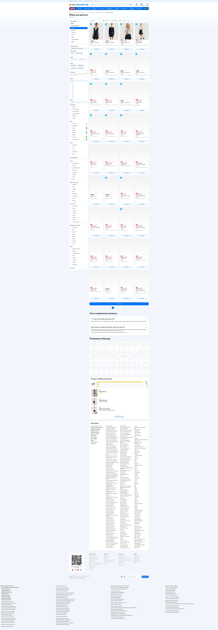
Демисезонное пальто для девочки (112, 543)
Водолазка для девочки (124, 462)
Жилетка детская (123, 502)
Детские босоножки (138, 435)
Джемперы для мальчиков (110, 523)
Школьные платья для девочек (111, 438)
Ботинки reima (137, 433)
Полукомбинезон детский (124, 493)
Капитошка (136, 502)
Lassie (135, 462)
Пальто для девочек (123, 435)
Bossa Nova (136, 483)
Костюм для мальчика (109, 509)
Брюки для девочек (123, 446)
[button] (146, 8)
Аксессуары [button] (93, 443)
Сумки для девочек (137, 546)
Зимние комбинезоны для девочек (112, 537)
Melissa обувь (136, 443)
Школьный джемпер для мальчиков (112, 462)
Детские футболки (123, 492)
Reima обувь (136, 431)
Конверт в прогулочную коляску (111, 480)
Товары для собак (137, 558)
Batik (135, 486)
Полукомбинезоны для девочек (125, 456)
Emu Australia (136, 496)
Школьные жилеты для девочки (111, 460)
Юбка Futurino (102, 391)
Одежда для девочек (100, 12)
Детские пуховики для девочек (125, 431)
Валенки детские (123, 543)
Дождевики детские (123, 505)
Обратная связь (91, 567)
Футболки (74, 30)
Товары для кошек (137, 555)
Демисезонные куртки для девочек (126, 430)
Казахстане (79, 578)
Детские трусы (137, 522)
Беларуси (83, 578)
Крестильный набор (109, 481)
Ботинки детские (137, 445)
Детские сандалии (137, 429)
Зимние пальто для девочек (111, 533)
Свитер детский (123, 519)
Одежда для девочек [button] (95, 430)
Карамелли (136, 493)
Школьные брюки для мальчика (111, 431)
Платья (73, 34)
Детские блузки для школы (110, 433)
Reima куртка (122, 498)
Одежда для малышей (109, 469)
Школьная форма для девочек (111, 427)
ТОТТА (135, 506)
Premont (135, 492)
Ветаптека (135, 562)
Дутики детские (137, 441)
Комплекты (74, 32)
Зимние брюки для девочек (125, 460)
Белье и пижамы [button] (94, 442)
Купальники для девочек (138, 510)
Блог (120, 564)
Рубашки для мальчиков (110, 512)
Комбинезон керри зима (124, 506)
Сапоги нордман (123, 526)
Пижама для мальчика (109, 518)
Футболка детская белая (124, 513)
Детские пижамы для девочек (125, 427)
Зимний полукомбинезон (124, 516)
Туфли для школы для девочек (111, 447)
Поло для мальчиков (109, 513)
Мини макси (136, 495)
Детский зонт (136, 547)
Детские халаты (137, 517)
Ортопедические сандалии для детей (140, 439)
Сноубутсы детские (123, 523)
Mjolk (135, 487)
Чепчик (135, 524)
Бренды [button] (92, 440)
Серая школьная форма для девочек (112, 441)
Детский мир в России (73, 578)
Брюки (73, 37)
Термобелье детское (123, 509)
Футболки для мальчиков (110, 506)
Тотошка (135, 479)
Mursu (135, 449)
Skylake (107, 454)
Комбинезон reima (123, 481)
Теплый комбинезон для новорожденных (110, 486)
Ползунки (122, 484)
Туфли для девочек (123, 465)
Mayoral (135, 468)
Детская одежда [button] (94, 437)
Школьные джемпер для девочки (111, 455)
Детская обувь (122, 522)
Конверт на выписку (109, 468)
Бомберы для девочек (124, 449)
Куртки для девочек (123, 455)
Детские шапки (137, 529)
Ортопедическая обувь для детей (126, 525)
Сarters (135, 482)
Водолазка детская (123, 503)
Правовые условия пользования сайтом (84, 576)
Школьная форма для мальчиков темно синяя (111, 458)
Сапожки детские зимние (124, 547)
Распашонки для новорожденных (112, 473)
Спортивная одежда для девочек (125, 434)
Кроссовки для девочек (124, 466)
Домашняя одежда (75, 39)
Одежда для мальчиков (110, 524)
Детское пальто (123, 512)
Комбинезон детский (124, 477)
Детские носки (137, 513)
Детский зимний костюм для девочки (125, 442)
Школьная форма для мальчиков (111, 430)
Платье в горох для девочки (125, 459)
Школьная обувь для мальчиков (111, 448)
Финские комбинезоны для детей (126, 495)
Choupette (136, 463)
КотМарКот (136, 509)
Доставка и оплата (92, 555)
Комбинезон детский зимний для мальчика (112, 516)
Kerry (135, 469)
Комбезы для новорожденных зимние (111, 478)
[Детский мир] (78, 5)
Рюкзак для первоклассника (139, 530)
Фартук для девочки (109, 444)
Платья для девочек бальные (111, 538)
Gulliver (135, 456)
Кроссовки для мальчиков (124, 463)
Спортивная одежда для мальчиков (112, 502)
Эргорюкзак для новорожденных (112, 476)
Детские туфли (122, 473)
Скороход (136, 438)
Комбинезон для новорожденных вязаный (112, 494)
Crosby (135, 490)
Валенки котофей (137, 432)
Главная (70, 12)
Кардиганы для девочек (110, 540)
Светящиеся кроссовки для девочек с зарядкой (126, 468)
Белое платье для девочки (124, 445)
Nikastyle (136, 475)
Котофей (136, 453)
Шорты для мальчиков (110, 521)
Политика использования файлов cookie (95, 564)
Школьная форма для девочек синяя (112, 437)
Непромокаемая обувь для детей (140, 448)
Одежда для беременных (124, 474)
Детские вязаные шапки (138, 540)
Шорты (73, 41)
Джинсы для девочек (123, 443)
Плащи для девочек (123, 499)
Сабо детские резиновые (138, 446)
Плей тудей (136, 458)
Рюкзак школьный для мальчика (111, 434)
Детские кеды (136, 452)
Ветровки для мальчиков (110, 503)
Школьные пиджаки (109, 465)
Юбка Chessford (103, 400)
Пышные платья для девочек (111, 544)
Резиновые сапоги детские (125, 536)
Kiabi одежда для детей (138, 503)
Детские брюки (123, 518)
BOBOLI (135, 507)
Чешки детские (123, 530)
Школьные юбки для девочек (111, 435)
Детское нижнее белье (138, 520)
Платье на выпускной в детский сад (112, 470)
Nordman (121, 529)
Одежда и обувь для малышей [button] (97, 427)
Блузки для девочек (123, 453)
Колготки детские (137, 512)
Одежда (72, 23)
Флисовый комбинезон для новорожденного (111, 492)
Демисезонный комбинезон (125, 478)
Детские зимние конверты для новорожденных (111, 483)
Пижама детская (137, 516)
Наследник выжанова (138, 465)
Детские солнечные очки (138, 541)
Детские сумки (137, 536)
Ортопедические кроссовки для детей (140, 428)
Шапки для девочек (137, 533)
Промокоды (91, 561)
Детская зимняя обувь (138, 442)
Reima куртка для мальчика (110, 528)
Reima (135, 460)
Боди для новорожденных (110, 472)
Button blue (136, 470)
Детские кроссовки (123, 533)
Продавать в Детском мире (94, 557)
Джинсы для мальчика (110, 527)
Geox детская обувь (123, 540)
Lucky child (136, 500)
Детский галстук (137, 537)
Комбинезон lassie (123, 489)
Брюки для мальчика (109, 505)
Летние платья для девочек (125, 448)
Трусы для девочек (137, 514)
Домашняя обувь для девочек (125, 470)
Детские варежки (137, 526)
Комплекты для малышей (110, 499)
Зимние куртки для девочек (125, 440)
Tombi (135, 436)
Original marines (137, 472)
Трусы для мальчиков (138, 519)
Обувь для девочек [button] (94, 434)
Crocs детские (122, 532)
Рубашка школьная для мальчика (111, 440)
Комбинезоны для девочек (124, 433)
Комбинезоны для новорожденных (112, 475)
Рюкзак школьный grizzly (110, 428)
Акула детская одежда (138, 455)
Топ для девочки (137, 523)
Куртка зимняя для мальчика (111, 508)
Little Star (136, 497)
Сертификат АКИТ (92, 566)
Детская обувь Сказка (124, 545)
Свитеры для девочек (124, 428)
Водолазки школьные (109, 463)
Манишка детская (137, 543)
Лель (135, 485)
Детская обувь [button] (94, 438)
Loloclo (135, 480)
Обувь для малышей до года (111, 487)
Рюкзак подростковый (138, 527)
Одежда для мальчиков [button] (95, 429)
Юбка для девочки (109, 534)
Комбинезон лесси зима (124, 496)
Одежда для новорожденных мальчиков (111, 489)
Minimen (136, 489)
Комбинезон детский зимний (125, 480)
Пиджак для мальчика (124, 515)
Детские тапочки (123, 535)
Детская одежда (90, 12)
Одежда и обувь (73, 21)
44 (125, 307)
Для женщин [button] (93, 435)
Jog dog (121, 539)
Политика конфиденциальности (94, 562)
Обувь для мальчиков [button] (95, 432)
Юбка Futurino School (104, 409)
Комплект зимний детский (124, 508)
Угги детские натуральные (124, 542)
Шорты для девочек (123, 438)
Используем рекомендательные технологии (77, 577)
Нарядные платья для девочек (111, 530)
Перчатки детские (137, 534)
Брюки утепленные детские (125, 520)
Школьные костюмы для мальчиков (112, 451)
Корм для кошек (136, 557)
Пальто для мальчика (109, 517)
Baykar (135, 499)
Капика (135, 466)
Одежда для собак (137, 561)
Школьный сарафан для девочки (111, 459)
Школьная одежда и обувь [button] (96, 426)
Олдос (135, 459)
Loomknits (136, 473)
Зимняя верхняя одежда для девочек (126, 437)
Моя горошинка (108, 495)
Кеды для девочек (123, 471)
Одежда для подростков (124, 491)
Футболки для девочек (110, 541)
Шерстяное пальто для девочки (125, 458)
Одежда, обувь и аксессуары (79, 12)
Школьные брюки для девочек (111, 445)
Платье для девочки (109, 531)
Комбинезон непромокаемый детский (125, 488)
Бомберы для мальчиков (110, 520)
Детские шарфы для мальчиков (139, 539)
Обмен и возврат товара (93, 558)
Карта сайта (91, 569)
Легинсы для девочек (109, 547)
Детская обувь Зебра (124, 546)
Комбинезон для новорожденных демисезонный (112, 498)
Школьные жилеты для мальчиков (112, 450)
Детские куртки (123, 483)
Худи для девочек (123, 452)
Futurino (136, 476)
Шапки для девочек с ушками (139, 544)
